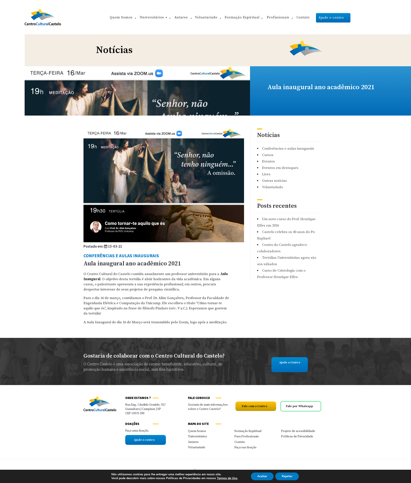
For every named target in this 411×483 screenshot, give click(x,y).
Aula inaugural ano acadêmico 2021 (132, 263)
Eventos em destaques (280, 168)
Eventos (268, 161)
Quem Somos (121, 17)
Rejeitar (287, 476)
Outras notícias (274, 181)
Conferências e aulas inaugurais (121, 256)
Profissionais (278, 17)
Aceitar (262, 476)
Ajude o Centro (289, 362)
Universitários (152, 17)
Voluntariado (206, 17)
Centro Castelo (43, 17)
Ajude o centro (332, 18)
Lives (266, 174)
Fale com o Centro (255, 406)
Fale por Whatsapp (300, 406)
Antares (181, 17)
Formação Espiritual (242, 17)
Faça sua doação (245, 447)
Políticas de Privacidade (297, 436)
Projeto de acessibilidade (298, 431)
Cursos (267, 155)
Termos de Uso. (227, 478)
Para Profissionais (246, 436)
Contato (303, 17)
